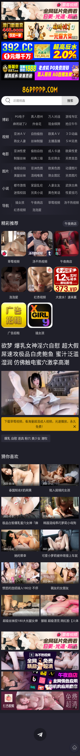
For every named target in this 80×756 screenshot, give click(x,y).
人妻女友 (54, 185)
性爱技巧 (71, 193)
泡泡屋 (36, 210)
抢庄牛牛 (71, 124)
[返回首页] (74, 747)
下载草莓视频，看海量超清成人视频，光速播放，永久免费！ (40, 424)
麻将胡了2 (20, 124)
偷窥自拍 (20, 168)
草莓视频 (54, 202)
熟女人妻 (20, 141)
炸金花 (36, 124)
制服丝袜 (20, 158)
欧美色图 (54, 168)
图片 (5, 171)
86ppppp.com (40, 89)
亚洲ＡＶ (20, 134)
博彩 (5, 119)
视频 (5, 136)
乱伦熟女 (54, 158)
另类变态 (71, 158)
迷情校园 (20, 193)
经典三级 (37, 158)
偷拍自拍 (37, 151)
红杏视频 (20, 210)
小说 (5, 188)
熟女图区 (54, 175)
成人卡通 (54, 151)
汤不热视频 (71, 202)
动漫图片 (71, 168)
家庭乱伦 (37, 185)
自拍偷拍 (37, 134)
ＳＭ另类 (71, 141)
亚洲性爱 (20, 151)
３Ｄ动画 (71, 134)
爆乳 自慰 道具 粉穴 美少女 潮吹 (25, 438)
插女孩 (19, 202)
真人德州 (37, 116)
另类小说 (37, 193)
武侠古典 (71, 185)
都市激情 (20, 185)
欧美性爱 (71, 151)
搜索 (70, 100)
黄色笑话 (54, 193)
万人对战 (54, 116)
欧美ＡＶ (54, 134)
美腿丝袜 (20, 175)
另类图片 (71, 175)
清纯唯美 (37, 175)
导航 (5, 205)
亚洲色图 (37, 168)
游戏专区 (71, 116)
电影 (5, 154)
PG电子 (20, 116)
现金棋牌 (54, 124)
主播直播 (54, 141)
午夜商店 (37, 202)
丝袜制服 (37, 141)
